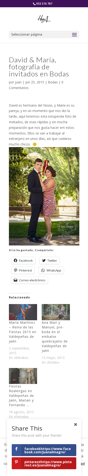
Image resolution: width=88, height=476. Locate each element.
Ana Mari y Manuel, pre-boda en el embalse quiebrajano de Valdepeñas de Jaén (55, 336)
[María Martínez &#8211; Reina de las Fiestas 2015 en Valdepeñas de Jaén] (23, 312)
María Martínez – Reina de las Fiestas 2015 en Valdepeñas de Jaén (22, 331)
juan (18, 82)
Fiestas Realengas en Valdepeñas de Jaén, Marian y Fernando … (21, 395)
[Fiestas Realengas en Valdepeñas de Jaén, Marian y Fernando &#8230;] (23, 376)
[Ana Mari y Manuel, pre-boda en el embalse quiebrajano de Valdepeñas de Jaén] (56, 312)
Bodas (53, 82)
